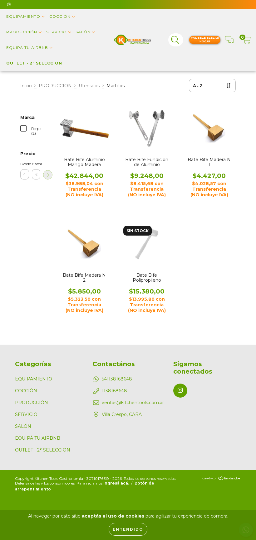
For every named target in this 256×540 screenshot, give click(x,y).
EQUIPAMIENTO (24, 16)
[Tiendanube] (221, 478)
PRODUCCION (55, 85)
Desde (24, 163)
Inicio (26, 85)
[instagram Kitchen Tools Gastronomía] (9, 4)
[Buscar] (175, 40)
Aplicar (47, 174)
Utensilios (89, 85)
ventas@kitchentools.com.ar (133, 402)
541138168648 (117, 379)
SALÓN (84, 32)
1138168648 (114, 391)
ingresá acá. (116, 483)
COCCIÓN (60, 16)
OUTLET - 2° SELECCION (34, 63)
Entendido (128, 529)
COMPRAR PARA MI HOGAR (205, 40)
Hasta (36, 163)
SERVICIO (57, 32)
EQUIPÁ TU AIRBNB (27, 47)
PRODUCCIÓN (22, 32)
